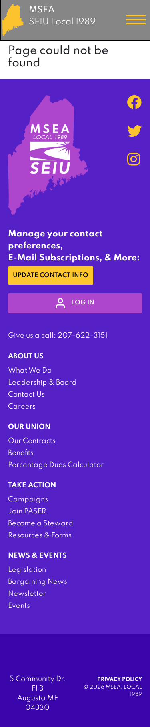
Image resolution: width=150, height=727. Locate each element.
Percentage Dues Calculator (56, 465)
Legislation (27, 569)
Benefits (21, 453)
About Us (26, 356)
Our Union (29, 427)
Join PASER (27, 511)
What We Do (30, 370)
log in (82, 303)
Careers (22, 406)
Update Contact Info (50, 275)
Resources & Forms (40, 535)
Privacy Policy (119, 679)
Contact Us (26, 394)
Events (19, 605)
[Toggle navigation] (136, 20)
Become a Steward (40, 523)
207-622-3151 (83, 335)
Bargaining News (37, 581)
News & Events (37, 555)
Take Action (32, 485)
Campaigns (28, 499)
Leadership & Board (42, 382)
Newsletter (27, 593)
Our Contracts (32, 441)
